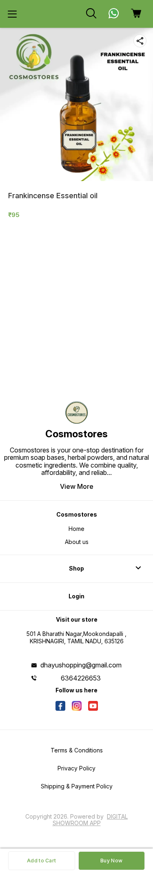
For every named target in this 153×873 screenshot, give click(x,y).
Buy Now (111, 860)
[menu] (12, 13)
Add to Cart (41, 860)
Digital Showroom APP (90, 819)
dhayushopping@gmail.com (81, 665)
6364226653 (81, 678)
